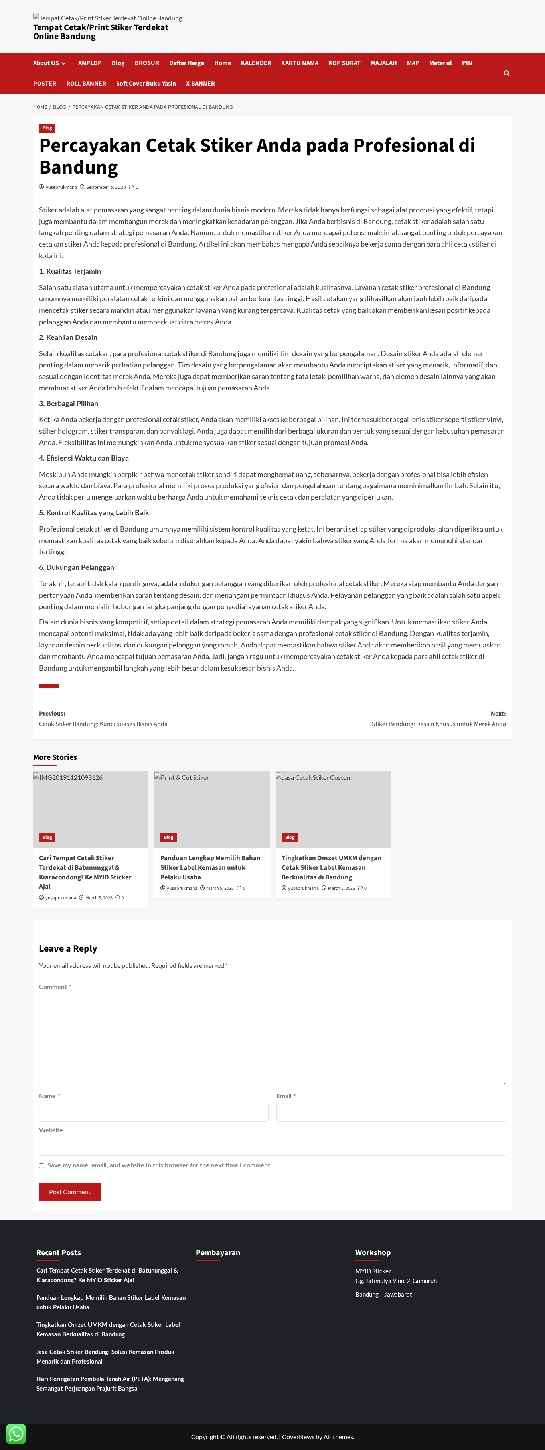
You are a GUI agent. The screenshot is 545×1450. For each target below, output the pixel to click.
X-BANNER (200, 83)
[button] (507, 73)
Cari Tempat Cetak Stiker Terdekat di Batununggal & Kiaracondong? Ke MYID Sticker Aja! (85, 872)
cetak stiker (412, 221)
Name (49, 1096)
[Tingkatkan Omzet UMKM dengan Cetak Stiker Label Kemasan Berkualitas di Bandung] (333, 809)
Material (440, 63)
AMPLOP (90, 63)
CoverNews (298, 1436)
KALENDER (256, 63)
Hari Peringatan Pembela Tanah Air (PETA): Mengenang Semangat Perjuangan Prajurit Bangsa (110, 1384)
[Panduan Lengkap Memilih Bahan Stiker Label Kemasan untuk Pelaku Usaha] (212, 809)
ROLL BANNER (86, 83)
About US (46, 63)
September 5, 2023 (106, 187)
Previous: (103, 718)
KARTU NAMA (299, 63)
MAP (413, 63)
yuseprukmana (61, 187)
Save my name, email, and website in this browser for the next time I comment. (159, 1165)
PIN (467, 63)
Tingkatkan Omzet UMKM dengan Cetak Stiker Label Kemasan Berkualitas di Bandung (331, 868)
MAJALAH (384, 63)
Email (286, 1096)
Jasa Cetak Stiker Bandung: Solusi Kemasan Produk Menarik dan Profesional (105, 1357)
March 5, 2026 (99, 898)
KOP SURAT (344, 63)
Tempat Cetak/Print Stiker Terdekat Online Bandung (100, 32)
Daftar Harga (186, 63)
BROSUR (147, 63)
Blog (118, 63)
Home (222, 63)
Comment (55, 987)
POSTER (44, 83)
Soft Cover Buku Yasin (146, 83)
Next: (439, 718)
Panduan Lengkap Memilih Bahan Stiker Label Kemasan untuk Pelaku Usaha (210, 868)
